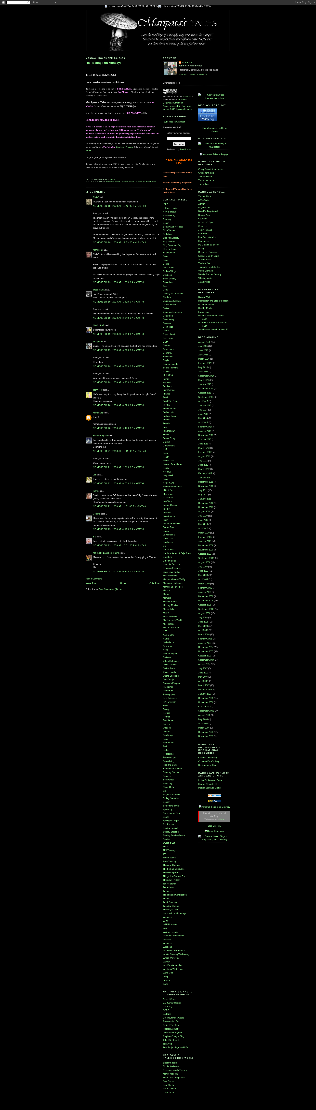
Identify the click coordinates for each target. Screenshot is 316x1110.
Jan (94, 474)
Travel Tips (203, 184)
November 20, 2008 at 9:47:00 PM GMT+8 (119, 428)
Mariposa (97, 250)
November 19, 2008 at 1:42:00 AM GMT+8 (119, 302)
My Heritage (168, 624)
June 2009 (203, 571)
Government (169, 445)
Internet (166, 509)
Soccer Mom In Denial (209, 256)
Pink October (169, 702)
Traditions (167, 891)
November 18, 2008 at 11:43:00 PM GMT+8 (119, 206)
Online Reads (169, 672)
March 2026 (204, 359)
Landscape (168, 542)
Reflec (166, 750)
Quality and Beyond (172, 1032)
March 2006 (204, 728)
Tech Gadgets (169, 857)
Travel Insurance (206, 180)
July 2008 (203, 617)
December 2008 (205, 596)
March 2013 (204, 448)
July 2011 (202, 490)
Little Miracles (169, 561)
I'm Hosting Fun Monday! (103, 62)
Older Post (154, 583)
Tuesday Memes (171, 906)
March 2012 (204, 469)
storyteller (97, 390)
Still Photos (168, 824)
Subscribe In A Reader (174, 122)
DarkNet (167, 1014)
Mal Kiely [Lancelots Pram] (106, 553)
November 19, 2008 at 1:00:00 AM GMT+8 (119, 282)
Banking (167, 219)
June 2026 (203, 350)
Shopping (167, 783)
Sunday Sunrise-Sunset (174, 835)
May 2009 (203, 575)
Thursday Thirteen (171, 880)
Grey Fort (202, 226)
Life (164, 546)
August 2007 (204, 664)
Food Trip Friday (171, 401)
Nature (166, 639)
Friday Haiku (169, 412)
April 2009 (203, 579)
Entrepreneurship (171, 364)
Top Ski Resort (205, 176)
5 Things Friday (170, 208)
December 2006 (205, 698)
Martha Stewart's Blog (208, 784)
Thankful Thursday (172, 865)
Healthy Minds (205, 308)
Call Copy (167, 1006)
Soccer (166, 802)
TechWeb (167, 1044)
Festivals (167, 386)
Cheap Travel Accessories (210, 169)
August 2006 (204, 715)
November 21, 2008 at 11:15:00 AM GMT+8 (119, 451)
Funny (139, 181)
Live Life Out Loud (171, 564)
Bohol (165, 260)
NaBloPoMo (168, 635)
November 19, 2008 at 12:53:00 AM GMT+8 (119, 242)
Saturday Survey (171, 772)
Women (166, 961)
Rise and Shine (170, 765)
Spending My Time (172, 813)
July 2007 (203, 668)
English (166, 360)
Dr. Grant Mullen (206, 304)
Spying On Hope (171, 820)
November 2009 (205, 549)
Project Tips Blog (171, 1025)
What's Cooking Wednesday (176, 954)
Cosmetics (168, 327)
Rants (166, 739)
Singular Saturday (171, 794)
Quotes (166, 731)
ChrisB (96, 197)
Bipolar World (204, 297)
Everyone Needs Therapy (175, 1070)
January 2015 (204, 405)
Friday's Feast (169, 416)
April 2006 (203, 723)
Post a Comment (94, 579)
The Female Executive (173, 869)
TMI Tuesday (169, 850)
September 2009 (206, 558)
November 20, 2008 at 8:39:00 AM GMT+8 (119, 405)
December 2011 (205, 482)
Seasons (167, 776)
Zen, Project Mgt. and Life (175, 1047)
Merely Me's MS (170, 1074)
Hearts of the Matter (172, 464)
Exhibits (167, 371)
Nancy (201, 248)
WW (165, 928)
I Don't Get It (169, 490)
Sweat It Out (169, 843)
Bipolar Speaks (170, 1063)
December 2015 (205, 388)
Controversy (168, 319)
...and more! (168, 1092)
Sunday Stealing (171, 832)
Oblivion (167, 657)
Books (166, 264)
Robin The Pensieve (208, 252)
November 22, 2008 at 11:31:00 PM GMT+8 (119, 506)
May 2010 (203, 524)
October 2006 (204, 706)
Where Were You (171, 958)
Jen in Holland (205, 230)
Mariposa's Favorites (173, 587)
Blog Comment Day (172, 245)
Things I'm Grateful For (174, 876)
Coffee (166, 308)
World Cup (168, 973)
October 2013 (204, 439)
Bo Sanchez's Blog (207, 765)
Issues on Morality (172, 523)
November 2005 (205, 736)
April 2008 (203, 630)
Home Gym (168, 483)
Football (167, 405)
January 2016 (204, 384)
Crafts (166, 330)
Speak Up (167, 809)
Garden (166, 442)
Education (167, 356)
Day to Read (169, 334)
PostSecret (168, 720)
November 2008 (205, 600)
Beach (166, 223)
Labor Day (168, 538)
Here (221, 819)
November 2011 (205, 486)
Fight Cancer (169, 390)
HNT (165, 449)
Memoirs (167, 598)
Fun (165, 427)
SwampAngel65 (100, 435)
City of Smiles (169, 304)
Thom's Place (204, 196)
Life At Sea (168, 549)
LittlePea (202, 233)
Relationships (169, 757)
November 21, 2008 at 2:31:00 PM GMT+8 (119, 467)
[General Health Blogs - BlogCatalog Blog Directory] (214, 839)
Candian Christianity (207, 757)
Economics (168, 349)
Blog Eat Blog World (208, 211)
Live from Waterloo (207, 237)
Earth (165, 342)
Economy (167, 353)
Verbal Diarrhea (205, 271)
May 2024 (203, 367)
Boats (166, 256)
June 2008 (203, 622)
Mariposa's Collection (173, 583)
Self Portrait (168, 779)
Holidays (167, 472)
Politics (166, 713)
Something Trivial (171, 806)
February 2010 (205, 537)
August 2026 (204, 342)
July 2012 (203, 460)
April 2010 (203, 528)
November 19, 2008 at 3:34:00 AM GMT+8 (119, 318)
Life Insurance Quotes (173, 1018)
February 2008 (205, 639)
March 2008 (204, 634)
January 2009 (204, 592)
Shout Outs (168, 787)
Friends (166, 423)
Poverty (166, 724)
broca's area (99, 290)
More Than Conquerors (174, 1077)
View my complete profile (193, 74)
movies (166, 980)
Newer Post (91, 583)
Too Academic (169, 883)
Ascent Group (169, 999)
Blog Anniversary (171, 238)
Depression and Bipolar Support (213, 301)
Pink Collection (170, 698)
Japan (166, 531)
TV (164, 854)
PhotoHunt (168, 690)
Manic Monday (170, 575)
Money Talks (169, 609)
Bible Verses (169, 230)
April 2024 (203, 371)
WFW (165, 921)
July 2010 (203, 516)
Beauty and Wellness (173, 227)
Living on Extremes (172, 568)
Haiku (165, 453)
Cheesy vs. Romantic (173, 293)
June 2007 (203, 672)
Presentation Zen (171, 1021)
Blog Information (209, 128)
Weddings (167, 943)
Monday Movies (170, 605)
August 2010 (204, 511)
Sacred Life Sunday (172, 768)
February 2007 (205, 689)
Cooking (167, 323)
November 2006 (205, 702)
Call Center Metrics (172, 1003)
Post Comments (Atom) (110, 589)
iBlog (165, 976)
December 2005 (205, 732)
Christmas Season (172, 301)
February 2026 (205, 363)
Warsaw (167, 939)
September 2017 (206, 376)
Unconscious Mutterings (174, 913)
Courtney (202, 218)
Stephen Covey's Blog (173, 1036)
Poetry (166, 709)
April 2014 (203, 422)
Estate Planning (170, 367)
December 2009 (205, 545)
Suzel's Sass (204, 259)
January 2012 (204, 477)
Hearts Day (168, 460)
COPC (166, 1010)
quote (165, 984)
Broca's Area (204, 215)
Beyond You (204, 207)
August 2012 (204, 456)
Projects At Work (171, 1029)
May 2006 (203, 719)
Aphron (201, 204)
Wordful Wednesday (172, 965)
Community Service (172, 312)
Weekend (167, 947)
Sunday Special (170, 828)
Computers (168, 316)
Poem (166, 705)
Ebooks (166, 345)
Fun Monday (128, 181)
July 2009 (203, 566)
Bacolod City (169, 215)
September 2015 (206, 397)
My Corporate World (172, 620)
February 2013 (205, 452)
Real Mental (168, 1085)
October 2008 (204, 605)
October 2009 (204, 554)
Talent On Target (171, 1040)
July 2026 (203, 346)
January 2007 (204, 694)
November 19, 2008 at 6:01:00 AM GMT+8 (119, 334)
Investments (169, 516)
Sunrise (166, 839)
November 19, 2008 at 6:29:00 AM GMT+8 (119, 350)
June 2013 (203, 443)
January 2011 (204, 499)
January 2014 (204, 431)
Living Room (204, 312)
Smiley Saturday (171, 798)
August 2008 (204, 613)
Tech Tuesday (169, 861)
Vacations (167, 917)
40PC (165, 204)
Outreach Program (171, 683)
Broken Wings (169, 271)
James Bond (169, 527)
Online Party (169, 668)
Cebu (165, 290)
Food (165, 397)
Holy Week (168, 475)
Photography (169, 694)
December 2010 (205, 503)
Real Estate (168, 742)
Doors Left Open (206, 222)
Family (166, 379)
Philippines (168, 687)
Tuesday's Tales (170, 909)
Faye (95, 491)
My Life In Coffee (171, 627)
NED (165, 631)
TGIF (165, 846)
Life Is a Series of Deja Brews (177, 553)
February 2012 (205, 473)
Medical (166, 590)
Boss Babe (168, 267)
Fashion (167, 382)
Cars (165, 286)
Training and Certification (175, 895)
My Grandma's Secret (208, 244)
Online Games (170, 664)
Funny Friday (169, 438)
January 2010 (204, 541)
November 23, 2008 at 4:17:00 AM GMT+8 (119, 529)
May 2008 (203, 626)
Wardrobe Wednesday (173, 935)
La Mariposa (149, 181)
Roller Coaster (169, 1088)
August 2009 (204, 562)
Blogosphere (113, 181)
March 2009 (204, 583)
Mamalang (98, 412)
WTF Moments (170, 924)
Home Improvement (172, 486)
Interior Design (170, 505)
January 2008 (204, 643)
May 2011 (203, 494)
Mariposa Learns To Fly (174, 579)
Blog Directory (214, 826)
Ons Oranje (168, 679)
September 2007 (206, 660)
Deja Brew (168, 338)
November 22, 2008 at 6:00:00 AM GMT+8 (119, 483)
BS (94, 536)
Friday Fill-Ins (169, 408)
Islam (165, 520)
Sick (165, 791)
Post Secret (168, 1081)
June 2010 (203, 520)
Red (165, 746)
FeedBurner (185, 149)
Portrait (166, 716)
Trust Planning (170, 902)
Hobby (166, 468)
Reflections (168, 754)
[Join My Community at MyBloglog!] (214, 147)
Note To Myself (170, 653)
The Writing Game (171, 872)
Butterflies (168, 282)
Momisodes (203, 241)
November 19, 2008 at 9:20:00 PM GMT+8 (119, 382)
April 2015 (203, 401)
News (165, 650)
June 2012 (203, 465)
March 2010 (204, 533)
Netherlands (168, 642)
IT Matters (168, 497)
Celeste (96, 514)
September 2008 (206, 609)
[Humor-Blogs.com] (214, 831)
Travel (166, 898)
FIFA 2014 (168, 375)
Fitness (166, 394)
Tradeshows (168, 887)
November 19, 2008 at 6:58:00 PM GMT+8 (119, 366)
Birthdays (167, 234)
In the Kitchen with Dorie (210, 780)
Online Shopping (171, 676)
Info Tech (167, 501)
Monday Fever (170, 601)
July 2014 (203, 410)
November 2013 (205, 435)
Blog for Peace (170, 249)
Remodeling (168, 761)
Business (167, 275)
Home (123, 583)
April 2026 (203, 354)
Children (167, 297)
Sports (166, 817)
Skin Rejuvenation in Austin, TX (213, 329)
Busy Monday (169, 278)
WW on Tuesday (171, 932)
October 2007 (204, 655)
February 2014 (205, 427)
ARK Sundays (169, 212)
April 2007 (203, 681)
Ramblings (168, 735)
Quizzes (167, 728)
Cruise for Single (206, 173)
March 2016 (204, 380)
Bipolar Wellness (171, 1066)
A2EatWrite (203, 200)
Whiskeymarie (205, 278)
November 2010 (205, 507)
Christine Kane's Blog (208, 761)
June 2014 (203, 414)
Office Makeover (171, 661)
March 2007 (204, 685)
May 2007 (203, 677)
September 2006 (206, 711)
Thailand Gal (204, 263)
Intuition (167, 512)
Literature (167, 557)
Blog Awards (169, 241)
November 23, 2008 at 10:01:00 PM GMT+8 (119, 545)
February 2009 (205, 588)
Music (166, 612)
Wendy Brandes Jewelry (209, 274)
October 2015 (204, 393)
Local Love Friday (171, 572)
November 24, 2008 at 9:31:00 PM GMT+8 (119, 571)
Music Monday (170, 616)
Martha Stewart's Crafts (209, 788)
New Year (167, 646)
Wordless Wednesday (173, 969)
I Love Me (167, 494)
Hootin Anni (98, 325)
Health (166, 457)
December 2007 (205, 647)
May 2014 (203, 418)
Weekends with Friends (174, 950)
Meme (166, 594)
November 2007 (205, 651)
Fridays (166, 419)
